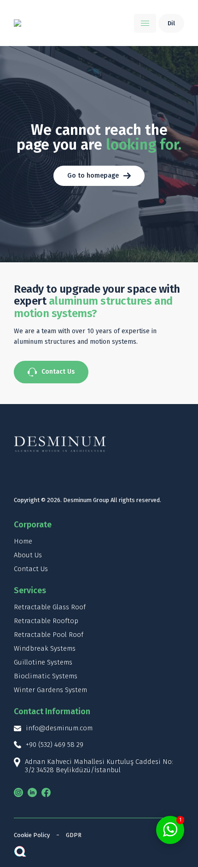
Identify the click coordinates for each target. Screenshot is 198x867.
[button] (145, 23)
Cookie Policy (32, 835)
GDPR (74, 835)
